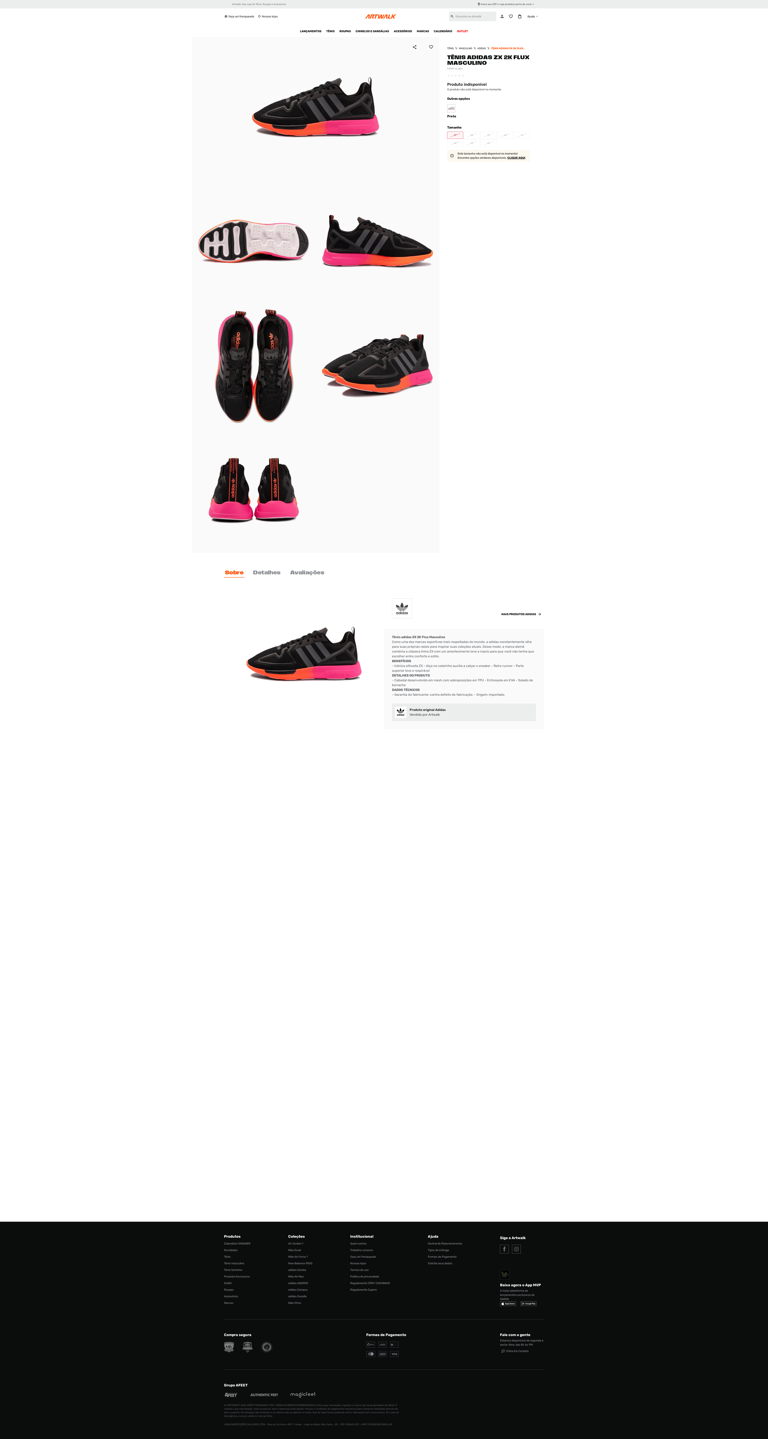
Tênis (450, 48)
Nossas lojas (270, 16)
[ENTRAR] (502, 16)
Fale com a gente (515, 1335)
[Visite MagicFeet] (302, 1395)
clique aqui (516, 158)
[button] (455, 135)
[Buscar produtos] (452, 16)
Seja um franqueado (241, 16)
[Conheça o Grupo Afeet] (231, 1395)
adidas (481, 48)
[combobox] (472, 16)
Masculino (465, 48)
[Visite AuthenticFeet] (264, 1395)
